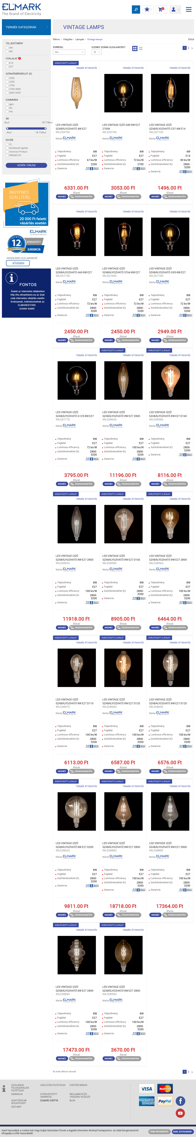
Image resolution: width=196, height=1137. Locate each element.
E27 (11, 66)
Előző (191, 39)
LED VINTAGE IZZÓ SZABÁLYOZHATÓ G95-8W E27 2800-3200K (167, 270)
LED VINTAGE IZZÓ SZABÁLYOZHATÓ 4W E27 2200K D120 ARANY (71, 127)
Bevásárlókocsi (160, 9)
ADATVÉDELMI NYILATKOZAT (18, 1102)
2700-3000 (15, 88)
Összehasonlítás (83, 197)
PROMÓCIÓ (15, 155)
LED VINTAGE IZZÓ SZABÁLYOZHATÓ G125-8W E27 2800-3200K (75, 414)
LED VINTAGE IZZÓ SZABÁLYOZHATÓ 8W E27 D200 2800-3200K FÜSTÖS (74, 845)
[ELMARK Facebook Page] (180, 1101)
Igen (11, 104)
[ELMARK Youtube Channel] (180, 1114)
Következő (192, 48)
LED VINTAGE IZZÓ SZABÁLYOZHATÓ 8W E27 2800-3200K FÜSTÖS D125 (75, 558)
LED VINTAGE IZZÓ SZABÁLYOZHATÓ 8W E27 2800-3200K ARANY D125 (121, 414)
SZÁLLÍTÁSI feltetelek (53, 1085)
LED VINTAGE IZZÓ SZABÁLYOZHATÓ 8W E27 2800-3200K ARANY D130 (168, 558)
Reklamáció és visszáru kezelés (80, 1095)
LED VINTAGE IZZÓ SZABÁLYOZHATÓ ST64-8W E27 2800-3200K (121, 270)
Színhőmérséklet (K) (19, 73)
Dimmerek (12, 99)
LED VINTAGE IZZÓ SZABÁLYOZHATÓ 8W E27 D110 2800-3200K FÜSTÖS (74, 701)
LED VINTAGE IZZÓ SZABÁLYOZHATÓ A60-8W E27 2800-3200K (74, 270)
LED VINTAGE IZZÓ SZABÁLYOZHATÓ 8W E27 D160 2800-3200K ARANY (168, 414)
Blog (72, 1100)
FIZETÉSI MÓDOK (78, 1085)
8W (11, 51)
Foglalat (12, 58)
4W (11, 47)
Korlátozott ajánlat (18, 147)
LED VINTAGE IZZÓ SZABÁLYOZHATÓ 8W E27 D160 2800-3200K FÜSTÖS (121, 558)
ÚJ (10, 144)
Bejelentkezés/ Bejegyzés (175, 8)
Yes (11, 111)
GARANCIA (17, 1094)
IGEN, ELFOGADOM (182, 1131)
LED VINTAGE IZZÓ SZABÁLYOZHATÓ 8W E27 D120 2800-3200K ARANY (121, 701)
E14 (11, 62)
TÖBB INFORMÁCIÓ (158, 1131)
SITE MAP (16, 1107)
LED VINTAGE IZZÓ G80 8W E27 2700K (121, 126)
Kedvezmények (148, 9)
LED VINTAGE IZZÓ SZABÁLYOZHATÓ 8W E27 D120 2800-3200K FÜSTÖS (168, 701)
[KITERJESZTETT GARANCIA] (26, 248)
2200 (12, 81)
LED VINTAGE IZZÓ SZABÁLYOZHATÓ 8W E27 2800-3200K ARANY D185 (121, 989)
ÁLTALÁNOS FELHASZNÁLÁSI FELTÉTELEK (20, 1088)
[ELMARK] (21, 9)
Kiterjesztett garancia (48, 1095)
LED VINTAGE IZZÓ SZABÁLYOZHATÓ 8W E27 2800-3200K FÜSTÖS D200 (168, 845)
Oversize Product (18, 151)
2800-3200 (15, 92)
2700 (12, 85)
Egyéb (9, 139)
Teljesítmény (14, 43)
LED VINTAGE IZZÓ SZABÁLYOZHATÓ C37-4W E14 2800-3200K (167, 127)
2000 (12, 78)
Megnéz (62, 197)
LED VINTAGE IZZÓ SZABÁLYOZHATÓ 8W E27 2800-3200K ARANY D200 (121, 845)
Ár (7, 118)
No (10, 107)
